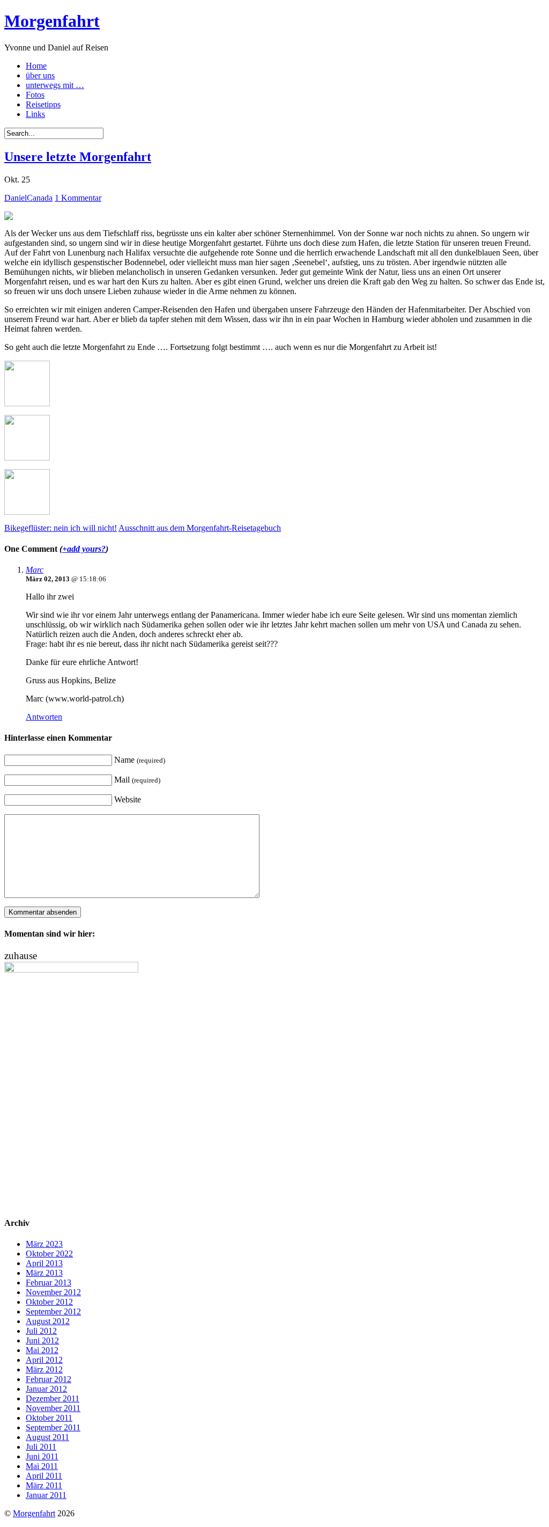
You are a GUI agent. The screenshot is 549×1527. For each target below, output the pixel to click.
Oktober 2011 (49, 1417)
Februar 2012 (48, 1379)
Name (139, 759)
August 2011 (47, 1437)
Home (36, 65)
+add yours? (84, 548)
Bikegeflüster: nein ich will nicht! (60, 527)
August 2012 (48, 1321)
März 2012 (44, 1369)
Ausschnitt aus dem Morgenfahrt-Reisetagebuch (199, 527)
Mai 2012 (42, 1350)
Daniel (15, 197)
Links (35, 114)
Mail (137, 779)
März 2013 (44, 1272)
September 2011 (53, 1427)
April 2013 (44, 1263)
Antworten (44, 716)
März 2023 (44, 1243)
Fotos (35, 94)
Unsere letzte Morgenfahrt (77, 157)
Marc (34, 569)
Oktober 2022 (49, 1253)
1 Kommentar (78, 197)
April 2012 (44, 1359)
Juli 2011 (41, 1446)
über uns (40, 75)
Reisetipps (43, 104)
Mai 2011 (42, 1466)
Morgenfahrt (52, 21)
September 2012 (53, 1311)
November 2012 (53, 1292)
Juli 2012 (41, 1330)
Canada (40, 197)
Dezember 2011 (52, 1398)
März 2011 (44, 1485)
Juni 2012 (42, 1340)
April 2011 (44, 1475)
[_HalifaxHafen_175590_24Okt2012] (27, 457)
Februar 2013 (48, 1282)
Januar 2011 (46, 1495)
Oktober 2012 (49, 1301)
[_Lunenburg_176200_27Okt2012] (27, 511)
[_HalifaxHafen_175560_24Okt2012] (27, 403)
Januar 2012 (46, 1388)
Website (127, 799)
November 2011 (53, 1408)
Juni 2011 (42, 1456)
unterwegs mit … (55, 85)
